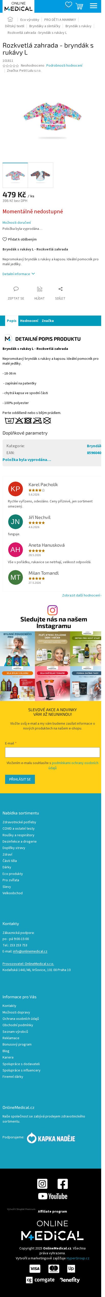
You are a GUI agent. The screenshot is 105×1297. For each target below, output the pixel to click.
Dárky (7, 867)
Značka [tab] (48, 320)
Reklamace (11, 1038)
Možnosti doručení (17, 222)
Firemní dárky (13, 1077)
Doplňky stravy (14, 848)
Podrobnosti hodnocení (64, 65)
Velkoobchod (13, 893)
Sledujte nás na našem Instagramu (53, 622)
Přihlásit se (20, 779)
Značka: (24, 70)
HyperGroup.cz (78, 1258)
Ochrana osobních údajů (21, 1019)
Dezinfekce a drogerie (20, 841)
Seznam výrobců (15, 1032)
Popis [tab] (12, 320)
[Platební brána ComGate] (52, 1273)
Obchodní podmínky (18, 1025)
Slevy (7, 887)
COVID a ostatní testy (19, 828)
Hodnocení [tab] (29, 320)
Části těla (10, 861)
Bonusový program (17, 1044)
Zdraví (7, 854)
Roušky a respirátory (18, 835)
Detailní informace (16, 274)
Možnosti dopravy (16, 1012)
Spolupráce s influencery (22, 1070)
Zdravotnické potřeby (19, 822)
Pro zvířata (11, 880)
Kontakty (9, 1006)
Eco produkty (13, 874)
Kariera (8, 1057)
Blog (6, 1051)
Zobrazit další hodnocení (81, 595)
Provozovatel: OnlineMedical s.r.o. (28, 964)
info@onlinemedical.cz (30, 951)
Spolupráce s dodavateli (21, 1064)
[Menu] (93, 6)
